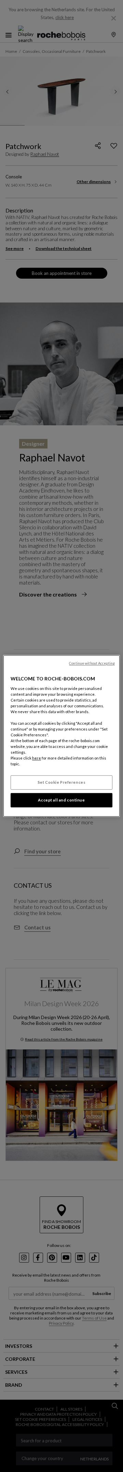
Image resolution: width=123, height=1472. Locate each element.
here (36, 758)
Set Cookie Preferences (62, 782)
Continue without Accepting (92, 663)
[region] (61, 736)
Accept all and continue (61, 800)
